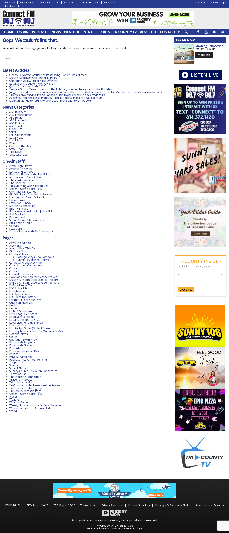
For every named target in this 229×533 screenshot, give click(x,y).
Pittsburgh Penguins (22, 342)
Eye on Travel (17, 200)
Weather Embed (19, 402)
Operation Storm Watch (24, 339)
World (13, 411)
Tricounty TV (125, 32)
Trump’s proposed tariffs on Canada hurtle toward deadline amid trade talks (57, 95)
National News (18, 334)
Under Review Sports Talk (25, 189)
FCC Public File (13, 505)
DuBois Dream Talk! (21, 285)
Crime (13, 132)
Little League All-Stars (23, 314)
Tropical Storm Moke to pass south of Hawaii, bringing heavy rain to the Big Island (61, 89)
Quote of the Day (20, 146)
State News (16, 149)
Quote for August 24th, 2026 (27, 86)
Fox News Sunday (20, 203)
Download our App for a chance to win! (33, 277)
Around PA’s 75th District (25, 248)
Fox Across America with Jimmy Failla (32, 211)
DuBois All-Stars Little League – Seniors (34, 282)
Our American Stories (22, 191)
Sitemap (14, 365)
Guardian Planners (21, 302)
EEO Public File (18, 288)
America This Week (21, 169)
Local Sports (17, 140)
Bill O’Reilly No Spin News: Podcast (30, 194)
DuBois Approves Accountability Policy (33, 78)
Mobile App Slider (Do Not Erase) (30, 328)
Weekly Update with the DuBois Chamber (35, 405)
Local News (16, 137)
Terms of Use (17, 374)
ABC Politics (16, 123)
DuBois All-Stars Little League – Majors (34, 280)
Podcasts (40, 32)
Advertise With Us (49, 2)
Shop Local (16, 362)
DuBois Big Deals (89, 2)
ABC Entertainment (21, 115)
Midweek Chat (18, 325)
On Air (22, 32)
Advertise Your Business (210, 505)
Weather (71, 32)
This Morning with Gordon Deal (29, 186)
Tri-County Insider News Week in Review (34, 385)
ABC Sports (16, 126)
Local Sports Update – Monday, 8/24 (32, 83)
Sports (104, 32)
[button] (186, 32)
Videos (13, 396)
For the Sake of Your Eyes (25, 300)
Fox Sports (16, 228)
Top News (15, 152)
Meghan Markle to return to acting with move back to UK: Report (50, 100)
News (56, 32)
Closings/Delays (19, 254)
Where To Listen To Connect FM (29, 408)
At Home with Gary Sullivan (26, 177)
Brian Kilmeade (18, 208)
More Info (204, 55)
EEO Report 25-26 (64, 505)
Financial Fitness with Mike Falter (29, 174)
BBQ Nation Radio (20, 223)
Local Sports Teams (21, 317)
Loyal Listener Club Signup (26, 322)
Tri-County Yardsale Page (25, 391)
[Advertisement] (133, 18)
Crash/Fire (15, 129)
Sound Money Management (26, 220)
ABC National (17, 120)
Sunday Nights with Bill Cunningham (32, 231)
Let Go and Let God (21, 171)
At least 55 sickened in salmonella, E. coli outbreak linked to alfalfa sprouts (55, 98)
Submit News (27, 2)
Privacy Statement (20, 357)
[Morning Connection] (184, 54)
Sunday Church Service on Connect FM (33, 371)
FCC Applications (19, 294)
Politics (13, 354)
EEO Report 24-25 (37, 505)
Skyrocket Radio (123, 525)
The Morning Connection (25, 377)
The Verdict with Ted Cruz (25, 180)
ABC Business (17, 112)
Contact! (14, 226)
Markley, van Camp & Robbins (28, 197)
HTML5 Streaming (20, 311)
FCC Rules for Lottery (22, 297)
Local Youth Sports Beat (24, 320)
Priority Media (12, 6)
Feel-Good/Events (20, 135)
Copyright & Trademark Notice (172, 505)
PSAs (12, 143)
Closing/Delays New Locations (35, 257)
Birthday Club (17, 251)
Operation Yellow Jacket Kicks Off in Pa (33, 81)
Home (9, 32)
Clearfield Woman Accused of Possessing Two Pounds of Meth (48, 75)
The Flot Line (17, 183)
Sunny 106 (109, 2)
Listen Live (9, 2)
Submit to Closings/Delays (32, 260)
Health (13, 305)
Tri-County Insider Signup (25, 388)
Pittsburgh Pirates (20, 166)
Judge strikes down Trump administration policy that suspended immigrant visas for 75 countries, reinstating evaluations (85, 92)
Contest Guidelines (21, 274)
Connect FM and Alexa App (26, 262)
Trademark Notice (20, 379)
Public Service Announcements (28, 359)
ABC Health (16, 117)
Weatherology (134, 528)
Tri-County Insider (20, 382)
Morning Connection (22, 206)
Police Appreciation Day (24, 351)
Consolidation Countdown (25, 265)
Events (88, 32)
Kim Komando (18, 217)
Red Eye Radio (18, 214)
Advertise (148, 32)
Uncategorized (18, 154)
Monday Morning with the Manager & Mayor (37, 331)
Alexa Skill (69, 2)
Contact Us (170, 32)
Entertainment (18, 291)
